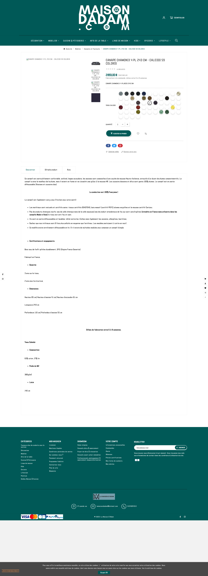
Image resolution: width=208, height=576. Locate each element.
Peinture (24, 476)
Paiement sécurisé (56, 458)
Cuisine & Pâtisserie (28, 460)
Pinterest (120, 145)
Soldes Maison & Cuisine (30, 479)
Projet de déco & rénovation (88, 451)
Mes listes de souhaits (114, 461)
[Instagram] (185, 517)
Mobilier (24, 453)
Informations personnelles (115, 445)
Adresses (109, 454)
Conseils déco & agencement (88, 448)
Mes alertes (110, 464)
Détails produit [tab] (51, 170)
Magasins (52, 471)
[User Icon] (164, 17)
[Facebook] (180, 517)
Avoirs (108, 451)
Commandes (110, 448)
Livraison (52, 445)
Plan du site (53, 468)
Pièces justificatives (114, 457)
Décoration (25, 450)
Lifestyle (24, 473)
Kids (22, 466)
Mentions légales (55, 448)
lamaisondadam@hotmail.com (107, 506)
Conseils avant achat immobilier (89, 455)
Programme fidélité (56, 461)
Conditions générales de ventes (60, 451)
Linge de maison (27, 463)
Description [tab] (30, 170)
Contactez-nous (55, 465)
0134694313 (132, 506)
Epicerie (24, 469)
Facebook (108, 145)
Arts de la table (26, 457)
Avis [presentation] (69, 170)
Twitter (114, 145)
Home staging (82, 445)
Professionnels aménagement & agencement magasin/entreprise (89, 459)
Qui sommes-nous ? (56, 455)
